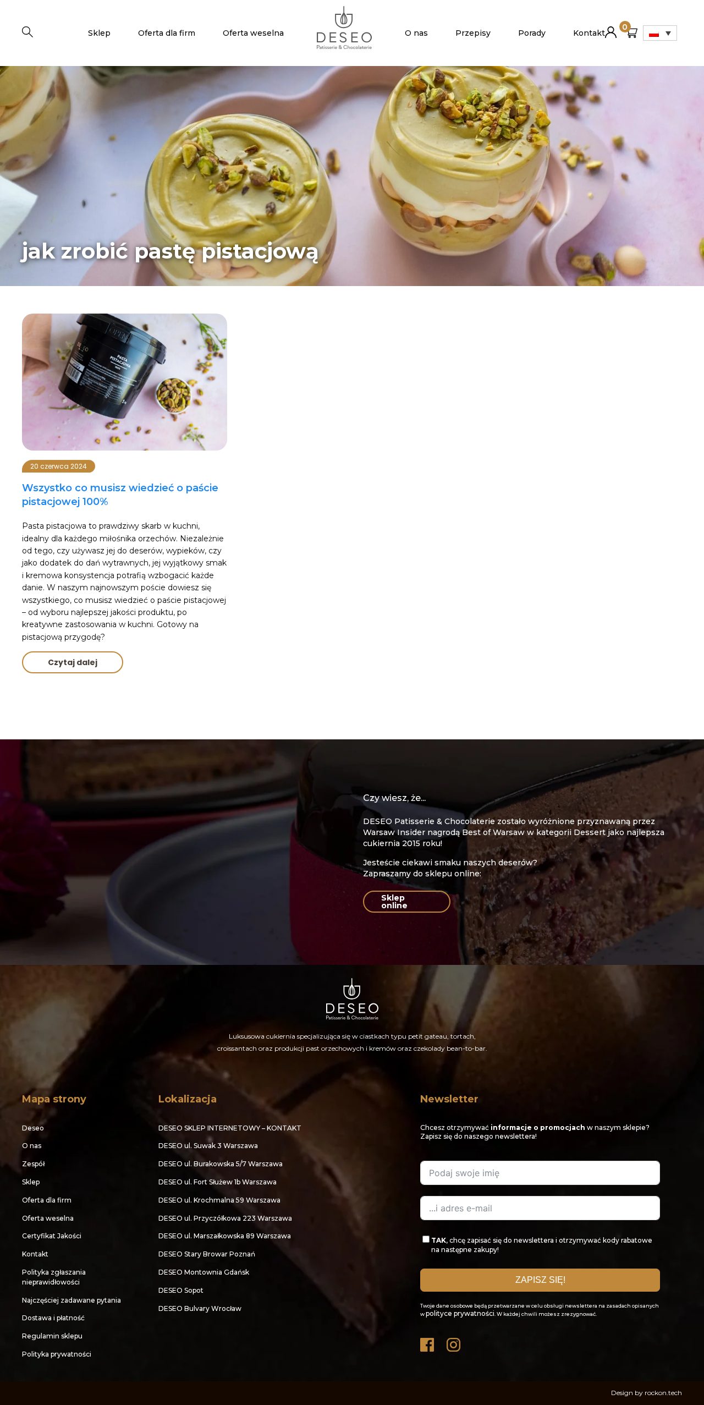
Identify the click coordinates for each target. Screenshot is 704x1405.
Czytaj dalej (72, 662)
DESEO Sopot (181, 1290)
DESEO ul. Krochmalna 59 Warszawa (219, 1200)
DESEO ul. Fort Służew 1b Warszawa (217, 1182)
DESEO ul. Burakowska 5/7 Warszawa (220, 1164)
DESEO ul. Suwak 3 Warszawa (208, 1145)
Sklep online (394, 901)
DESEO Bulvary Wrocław (199, 1308)
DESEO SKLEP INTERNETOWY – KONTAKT (229, 1128)
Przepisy (473, 33)
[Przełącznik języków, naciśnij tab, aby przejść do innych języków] (660, 33)
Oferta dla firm (166, 33)
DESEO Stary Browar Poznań (206, 1254)
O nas (416, 33)
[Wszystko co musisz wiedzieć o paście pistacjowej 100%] (124, 382)
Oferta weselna (253, 33)
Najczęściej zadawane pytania (71, 1300)
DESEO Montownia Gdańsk (203, 1272)
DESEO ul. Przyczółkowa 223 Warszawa (225, 1218)
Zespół (33, 1164)
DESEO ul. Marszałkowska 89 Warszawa (224, 1236)
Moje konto (611, 28)
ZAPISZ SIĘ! (540, 1280)
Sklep (99, 33)
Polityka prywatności (56, 1354)
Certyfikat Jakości (51, 1236)
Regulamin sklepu (52, 1336)
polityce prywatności (460, 1313)
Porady (532, 33)
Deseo (33, 1128)
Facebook (428, 1342)
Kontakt (589, 33)
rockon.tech (663, 1392)
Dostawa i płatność (53, 1318)
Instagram (454, 1342)
